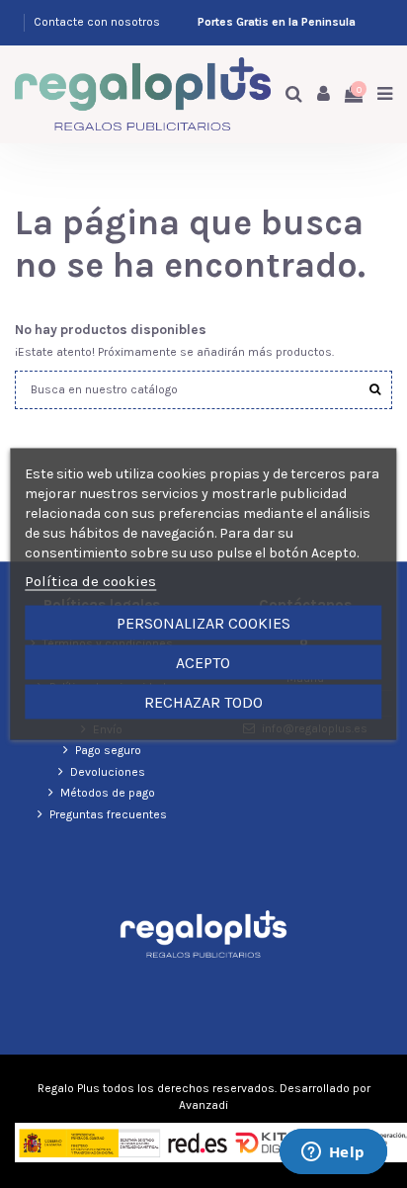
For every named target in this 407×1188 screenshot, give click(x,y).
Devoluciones (107, 772)
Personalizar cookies (203, 623)
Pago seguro (108, 750)
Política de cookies (90, 581)
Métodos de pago (107, 793)
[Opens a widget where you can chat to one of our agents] (333, 1153)
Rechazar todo (203, 702)
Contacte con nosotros (97, 22)
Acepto (203, 662)
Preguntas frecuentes (108, 814)
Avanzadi (203, 1105)
